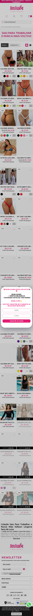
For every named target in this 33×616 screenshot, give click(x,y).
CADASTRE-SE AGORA (16, 321)
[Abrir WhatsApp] (29, 604)
